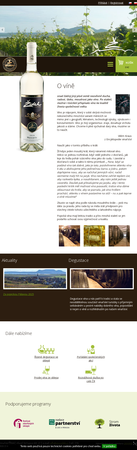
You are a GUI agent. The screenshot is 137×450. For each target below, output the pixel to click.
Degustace (78, 260)
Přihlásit (102, 2)
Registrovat (116, 2)
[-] (69, 235)
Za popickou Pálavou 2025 (18, 294)
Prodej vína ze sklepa (46, 377)
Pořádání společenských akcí (91, 358)
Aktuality (9, 260)
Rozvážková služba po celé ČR (91, 379)
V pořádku (109, 446)
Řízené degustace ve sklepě (46, 358)
